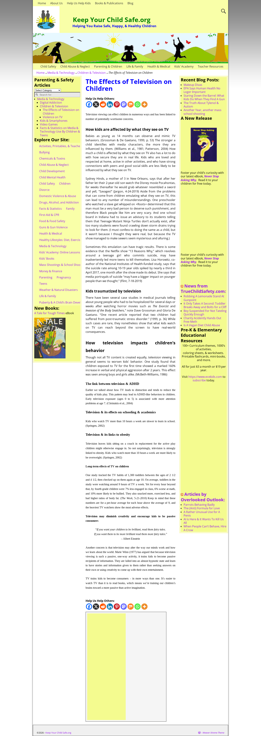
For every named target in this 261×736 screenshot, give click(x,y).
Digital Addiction (51, 102)
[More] (144, 104)
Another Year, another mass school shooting (202, 111)
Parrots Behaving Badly (199, 505)
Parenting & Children (108, 66)
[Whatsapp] (137, 104)
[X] (96, 104)
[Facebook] (89, 104)
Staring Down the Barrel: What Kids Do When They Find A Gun (204, 97)
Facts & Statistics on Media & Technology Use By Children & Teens (60, 131)
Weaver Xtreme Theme (213, 732)
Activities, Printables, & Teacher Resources (67, 146)
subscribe (199, 380)
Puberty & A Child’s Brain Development (65, 302)
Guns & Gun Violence (53, 227)
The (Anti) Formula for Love (202, 508)
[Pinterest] (117, 104)
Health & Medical (158, 66)
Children (64, 184)
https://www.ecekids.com (205, 377)
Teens (43, 284)
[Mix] (130, 104)
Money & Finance (50, 271)
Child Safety (48, 66)
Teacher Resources (210, 66)
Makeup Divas (193, 85)
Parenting (45, 277)
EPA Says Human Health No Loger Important (202, 90)
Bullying (44, 152)
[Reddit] (103, 104)
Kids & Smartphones (53, 121)
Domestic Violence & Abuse (57, 196)
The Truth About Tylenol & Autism (201, 104)
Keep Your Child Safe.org (111, 19)
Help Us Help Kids (79, 3)
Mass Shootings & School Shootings (63, 265)
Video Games (49, 124)
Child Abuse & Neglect (75, 66)
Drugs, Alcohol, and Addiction (59, 202)
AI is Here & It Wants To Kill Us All (204, 521)
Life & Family (134, 66)
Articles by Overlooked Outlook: (203, 497)
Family (70, 209)
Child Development (52, 171)
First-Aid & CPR (49, 215)
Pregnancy (64, 277)
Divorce (44, 190)
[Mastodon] (124, 104)
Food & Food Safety (52, 221)
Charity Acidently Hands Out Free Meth (202, 320)
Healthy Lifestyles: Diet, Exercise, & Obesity (67, 240)
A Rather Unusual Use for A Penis (202, 513)
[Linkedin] (110, 104)
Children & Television (91, 73)
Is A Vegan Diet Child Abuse (202, 325)
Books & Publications (109, 3)
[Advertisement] (106, 666)
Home (42, 3)
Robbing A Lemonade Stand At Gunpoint (204, 298)
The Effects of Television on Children (61, 111)
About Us (56, 3)
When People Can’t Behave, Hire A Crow (205, 528)
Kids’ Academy (184, 66)
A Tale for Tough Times (49, 313)
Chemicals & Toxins (52, 158)
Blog (130, 3)
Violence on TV (52, 117)
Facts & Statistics (50, 209)
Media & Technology (61, 73)
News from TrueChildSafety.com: (203, 288)
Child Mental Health (52, 177)
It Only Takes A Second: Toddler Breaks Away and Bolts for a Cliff (205, 305)
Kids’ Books (46, 258)
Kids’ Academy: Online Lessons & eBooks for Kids (71, 252)
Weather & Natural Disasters (58, 290)
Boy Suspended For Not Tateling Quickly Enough (205, 312)
